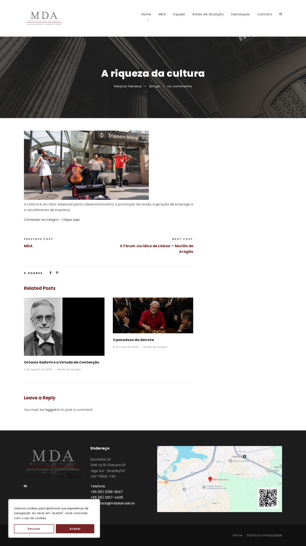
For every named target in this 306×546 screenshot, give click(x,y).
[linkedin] (25, 486)
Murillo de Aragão (69, 369)
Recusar (34, 529)
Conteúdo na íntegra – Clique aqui (52, 219)
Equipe (179, 14)
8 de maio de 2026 (125, 347)
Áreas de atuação (208, 14)
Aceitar (75, 529)
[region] (54, 518)
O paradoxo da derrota (133, 339)
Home (146, 14)
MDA (162, 14)
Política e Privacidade (264, 535)
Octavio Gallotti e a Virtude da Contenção (61, 362)
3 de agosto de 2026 (38, 369)
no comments (180, 86)
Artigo (154, 86)
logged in (52, 409)
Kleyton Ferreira (128, 86)
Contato (264, 14)
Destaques (240, 14)
